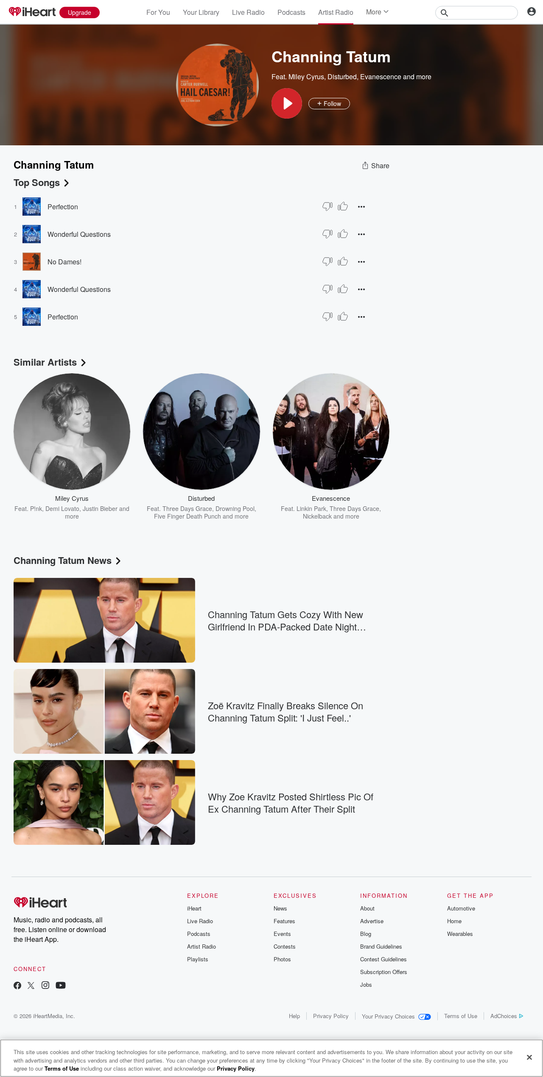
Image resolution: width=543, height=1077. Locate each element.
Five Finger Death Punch (187, 516)
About (367, 908)
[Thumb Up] (342, 206)
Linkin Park (311, 508)
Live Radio (248, 12)
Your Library (201, 12)
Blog (365, 934)
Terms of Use (460, 1016)
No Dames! (64, 261)
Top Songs (37, 182)
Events (282, 934)
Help (294, 1016)
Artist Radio (335, 12)
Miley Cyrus (306, 76)
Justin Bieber (100, 508)
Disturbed (342, 76)
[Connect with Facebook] (17, 986)
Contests (285, 946)
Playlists (197, 959)
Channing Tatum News (63, 560)
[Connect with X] (31, 986)
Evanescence (380, 76)
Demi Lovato (62, 508)
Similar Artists (45, 362)
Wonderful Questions (79, 234)
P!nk (36, 508)
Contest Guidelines (383, 959)
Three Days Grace (187, 508)
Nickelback (317, 516)
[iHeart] (31, 12)
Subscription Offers (383, 972)
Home (454, 921)
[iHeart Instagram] (45, 986)
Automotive (461, 908)
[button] (287, 103)
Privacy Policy (331, 1016)
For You (158, 12)
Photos (282, 959)
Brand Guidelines (381, 946)
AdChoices (503, 1016)
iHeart (194, 908)
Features (284, 921)
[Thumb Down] (327, 206)
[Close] (529, 1057)
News (280, 908)
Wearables (460, 934)
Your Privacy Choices (388, 1016)
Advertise (371, 921)
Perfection (63, 206)
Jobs (366, 984)
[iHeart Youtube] (61, 986)
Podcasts (291, 12)
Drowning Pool (235, 508)
